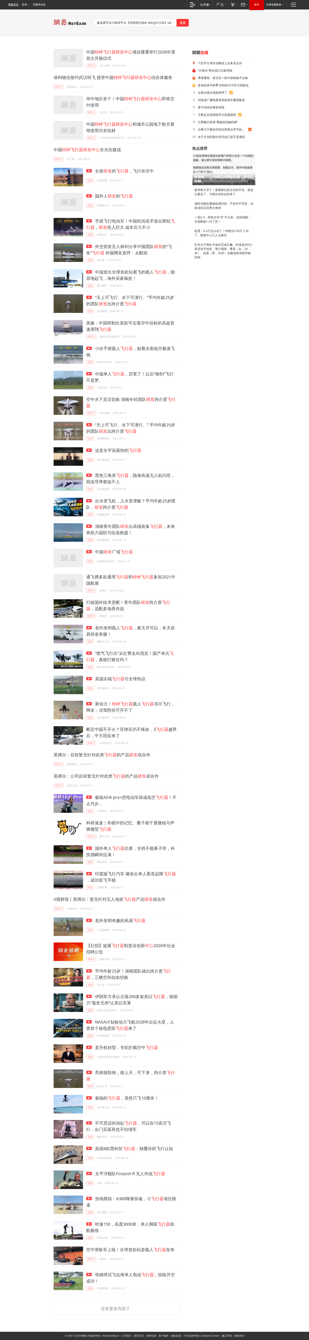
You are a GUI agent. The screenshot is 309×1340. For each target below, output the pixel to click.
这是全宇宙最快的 (117, 450)
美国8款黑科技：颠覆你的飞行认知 (133, 1148)
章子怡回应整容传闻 (211, 107)
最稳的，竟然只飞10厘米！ (126, 1098)
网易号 (91, 65)
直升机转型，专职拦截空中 (126, 1047)
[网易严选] (220, 4)
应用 (24, 4)
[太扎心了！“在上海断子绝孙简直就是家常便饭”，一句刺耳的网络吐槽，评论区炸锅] (223, 169)
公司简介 (126, 1335)
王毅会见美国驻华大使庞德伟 (217, 115)
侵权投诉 (239, 1335)
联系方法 (139, 1335)
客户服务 (164, 1335)
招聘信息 (151, 1335)
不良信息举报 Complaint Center (201, 1335)
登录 (256, 4)
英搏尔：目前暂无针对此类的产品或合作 (102, 755)
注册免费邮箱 (273, 4)
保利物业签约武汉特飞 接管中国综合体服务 (113, 77)
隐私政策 (176, 1335)
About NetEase (110, 1335)
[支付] (233, 4)
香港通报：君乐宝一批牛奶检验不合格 (223, 78)
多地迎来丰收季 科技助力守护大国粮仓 (223, 85)
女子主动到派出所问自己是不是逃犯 (221, 137)
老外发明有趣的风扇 (119, 920)
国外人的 (113, 196)
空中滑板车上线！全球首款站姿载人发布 (130, 1249)
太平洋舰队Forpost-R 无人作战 (129, 1173)
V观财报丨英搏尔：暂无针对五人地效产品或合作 (109, 899)
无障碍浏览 (39, 4)
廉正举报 (227, 1335)
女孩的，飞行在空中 (124, 171)
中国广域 (113, 552)
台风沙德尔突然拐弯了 (212, 93)
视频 (89, 180)
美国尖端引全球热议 (119, 679)
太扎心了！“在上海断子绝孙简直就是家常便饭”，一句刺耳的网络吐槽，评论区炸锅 (223, 177)
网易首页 (13, 4)
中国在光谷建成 (87, 149)
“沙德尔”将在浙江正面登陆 (215, 70)
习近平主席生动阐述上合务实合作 (220, 63)
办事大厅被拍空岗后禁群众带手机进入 (223, 129)
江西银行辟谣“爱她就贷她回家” (218, 122)
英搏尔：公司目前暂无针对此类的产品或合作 (106, 776)
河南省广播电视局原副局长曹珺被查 (221, 100)
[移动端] (192, 4)
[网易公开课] (205, 4)
